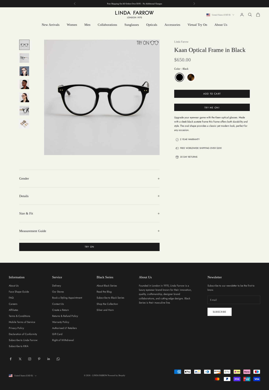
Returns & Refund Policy (65, 316)
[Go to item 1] (24, 45)
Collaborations (107, 25)
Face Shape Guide (19, 291)
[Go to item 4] (24, 84)
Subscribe (219, 312)
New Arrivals (50, 25)
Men (87, 25)
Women (72, 25)
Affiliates (13, 310)
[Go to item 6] (24, 110)
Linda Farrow (181, 41)
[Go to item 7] (24, 124)
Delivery (56, 285)
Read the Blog (104, 291)
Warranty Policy (60, 322)
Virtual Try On (197, 25)
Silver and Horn (105, 310)
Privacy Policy (16, 328)
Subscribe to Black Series (110, 297)
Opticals (151, 25)
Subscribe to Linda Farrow (23, 340)
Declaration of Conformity (23, 334)
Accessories (172, 25)
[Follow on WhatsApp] (58, 359)
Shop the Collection (107, 304)
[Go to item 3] (24, 71)
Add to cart (212, 93)
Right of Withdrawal (63, 340)
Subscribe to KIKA (18, 346)
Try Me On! (212, 107)
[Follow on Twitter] (20, 359)
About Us (220, 25)
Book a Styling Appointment (67, 297)
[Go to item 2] (24, 58)
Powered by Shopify (116, 375)
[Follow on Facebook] (10, 359)
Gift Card (57, 334)
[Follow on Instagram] (29, 359)
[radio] (179, 77)
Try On (89, 246)
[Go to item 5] (24, 97)
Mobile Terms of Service (22, 322)
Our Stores (58, 291)
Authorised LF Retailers (64, 328)
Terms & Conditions (19, 316)
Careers (13, 304)
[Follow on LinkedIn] (49, 359)
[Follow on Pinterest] (39, 359)
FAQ (11, 297)
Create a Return (60, 310)
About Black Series (107, 285)
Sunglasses (131, 25)
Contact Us (58, 304)
